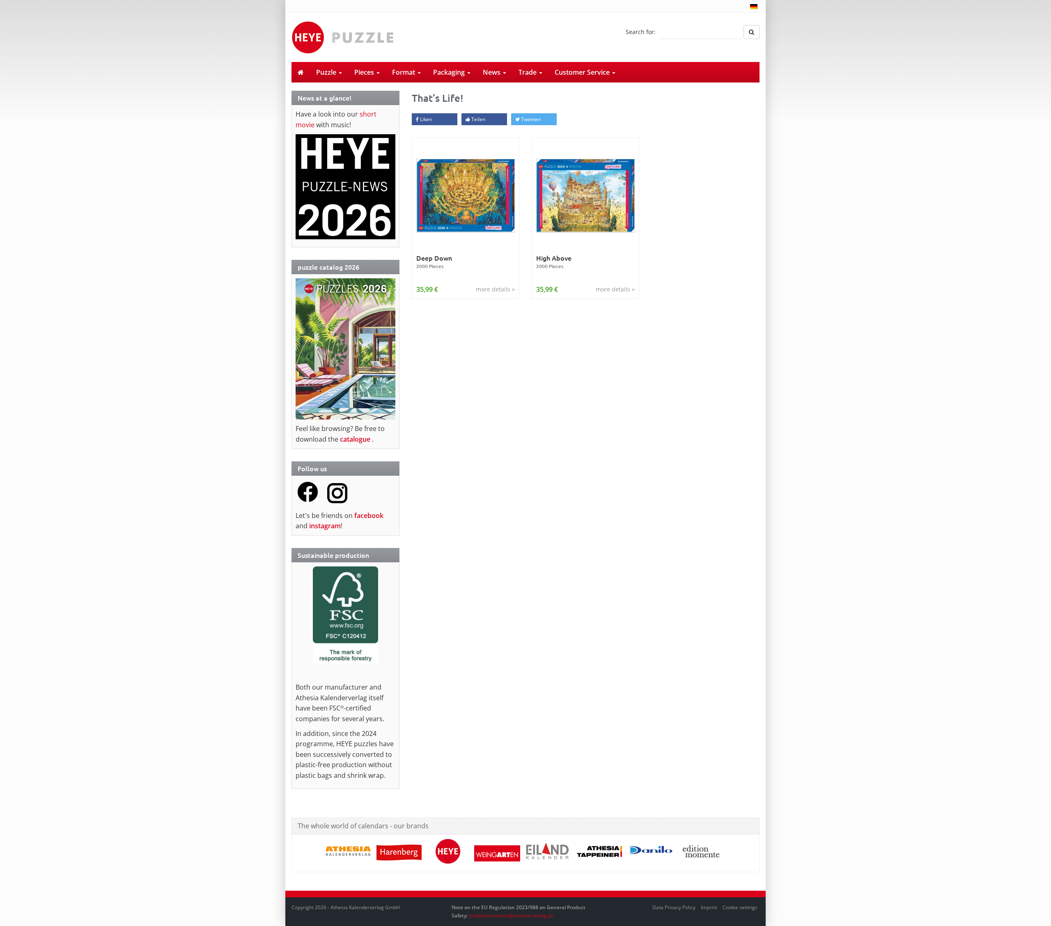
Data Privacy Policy (673, 907)
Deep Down (434, 262)
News (492, 72)
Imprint (709, 907)
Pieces (365, 72)
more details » (495, 289)
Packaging (449, 72)
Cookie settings (740, 907)
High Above (553, 262)
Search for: (641, 32)
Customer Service (583, 72)
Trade (528, 72)
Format (404, 72)
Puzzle (327, 72)
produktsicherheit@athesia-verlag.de (511, 915)
